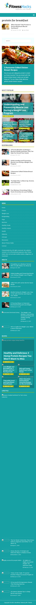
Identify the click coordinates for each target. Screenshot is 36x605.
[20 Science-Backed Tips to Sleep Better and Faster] (5, 595)
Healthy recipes (6, 228)
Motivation (5, 240)
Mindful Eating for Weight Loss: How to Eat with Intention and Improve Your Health (22, 293)
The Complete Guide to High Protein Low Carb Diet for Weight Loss (26, 135)
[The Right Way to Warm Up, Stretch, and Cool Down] (5, 184)
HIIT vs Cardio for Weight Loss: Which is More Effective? (22, 327)
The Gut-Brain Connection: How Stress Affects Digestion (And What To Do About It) (22, 541)
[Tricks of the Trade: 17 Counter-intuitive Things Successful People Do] (5, 576)
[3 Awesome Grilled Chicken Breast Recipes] (5, 175)
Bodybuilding (7, 145)
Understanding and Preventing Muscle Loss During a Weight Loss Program (16, 109)
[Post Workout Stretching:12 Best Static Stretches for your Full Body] (5, 194)
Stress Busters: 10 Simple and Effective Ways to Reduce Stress (21, 552)
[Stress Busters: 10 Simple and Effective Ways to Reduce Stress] (5, 554)
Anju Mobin (26, 30)
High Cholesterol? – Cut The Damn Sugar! (9, 136)
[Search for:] (18, 40)
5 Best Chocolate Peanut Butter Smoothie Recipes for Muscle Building (25, 381)
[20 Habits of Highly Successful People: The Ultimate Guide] (11, 560)
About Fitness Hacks (8, 243)
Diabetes (4, 234)
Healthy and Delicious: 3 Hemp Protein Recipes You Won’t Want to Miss (17, 356)
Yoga (3, 219)
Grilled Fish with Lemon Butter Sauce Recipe (22, 283)
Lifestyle (4, 237)
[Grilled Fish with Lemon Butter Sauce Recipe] (5, 286)
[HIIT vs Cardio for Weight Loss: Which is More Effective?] (5, 330)
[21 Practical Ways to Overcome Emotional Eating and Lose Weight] (5, 306)
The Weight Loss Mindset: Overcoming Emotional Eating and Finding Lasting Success (27, 315)
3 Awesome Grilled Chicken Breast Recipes (22, 172)
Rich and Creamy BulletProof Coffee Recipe (25, 370)
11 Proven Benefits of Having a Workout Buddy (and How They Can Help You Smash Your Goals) (22, 151)
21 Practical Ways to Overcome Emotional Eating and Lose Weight (21, 304)
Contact (4, 246)
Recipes (4, 336)
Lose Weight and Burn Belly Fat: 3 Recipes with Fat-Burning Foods (9, 369)
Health (4, 231)
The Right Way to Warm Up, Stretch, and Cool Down (22, 182)
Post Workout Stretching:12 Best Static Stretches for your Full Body (22, 191)
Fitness (4, 210)
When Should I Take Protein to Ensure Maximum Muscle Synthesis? (21, 26)
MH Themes (29, 602)
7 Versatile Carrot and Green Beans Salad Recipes (9, 382)
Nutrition (4, 222)
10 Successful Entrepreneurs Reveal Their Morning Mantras (21, 583)
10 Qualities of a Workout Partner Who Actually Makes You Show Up (21, 265)
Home (3, 207)
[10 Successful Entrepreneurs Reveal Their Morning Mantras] (5, 586)
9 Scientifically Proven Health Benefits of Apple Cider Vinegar (25, 123)
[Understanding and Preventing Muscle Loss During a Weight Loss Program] (5, 164)
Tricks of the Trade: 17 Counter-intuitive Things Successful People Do (22, 574)
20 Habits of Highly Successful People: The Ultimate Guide (28, 562)
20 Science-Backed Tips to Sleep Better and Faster (20, 592)
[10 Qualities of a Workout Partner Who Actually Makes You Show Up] (5, 267)
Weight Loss (5, 213)
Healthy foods (6, 225)
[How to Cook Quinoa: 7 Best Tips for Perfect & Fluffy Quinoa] (18, 55)
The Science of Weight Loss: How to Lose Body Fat (10, 124)
